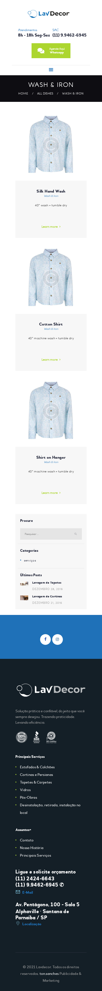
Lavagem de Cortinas (47, 596)
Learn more (50, 226)
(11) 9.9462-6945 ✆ (39, 885)
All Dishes (45, 93)
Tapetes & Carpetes (36, 782)
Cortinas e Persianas (36, 774)
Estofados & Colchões (37, 767)
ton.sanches (49, 973)
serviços (30, 560)
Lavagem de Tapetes (46, 583)
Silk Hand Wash (51, 191)
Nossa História (31, 847)
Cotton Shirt (51, 324)
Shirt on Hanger (51, 457)
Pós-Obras (28, 797)
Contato (26, 840)
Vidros (25, 790)
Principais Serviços (35, 855)
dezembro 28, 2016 (47, 589)
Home (23, 93)
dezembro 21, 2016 (47, 602)
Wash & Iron (51, 196)
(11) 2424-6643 (34, 879)
